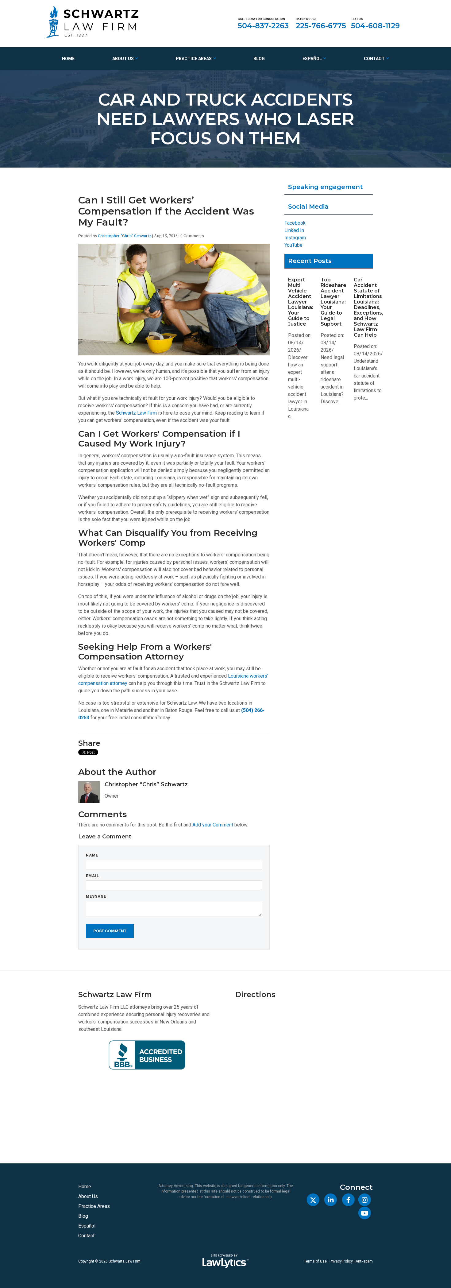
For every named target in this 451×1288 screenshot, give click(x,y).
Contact (374, 58)
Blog (259, 58)
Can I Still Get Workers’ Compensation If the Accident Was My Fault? (166, 211)
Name (92, 855)
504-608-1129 (375, 25)
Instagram (295, 238)
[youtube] (365, 1213)
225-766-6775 (321, 25)
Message (96, 896)
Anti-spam (364, 1261)
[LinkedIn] (330, 1200)
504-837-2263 (263, 25)
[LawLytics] (225, 1261)
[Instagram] (365, 1200)
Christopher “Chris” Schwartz (124, 235)
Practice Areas (194, 58)
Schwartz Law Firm (136, 413)
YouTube (293, 245)
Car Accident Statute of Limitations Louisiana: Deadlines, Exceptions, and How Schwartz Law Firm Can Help (368, 307)
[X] (313, 1200)
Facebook (295, 223)
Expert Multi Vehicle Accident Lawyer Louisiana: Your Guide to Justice (300, 302)
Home (68, 58)
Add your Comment (212, 825)
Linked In (294, 230)
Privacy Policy (341, 1261)
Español (312, 58)
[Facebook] (348, 1200)
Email (92, 876)
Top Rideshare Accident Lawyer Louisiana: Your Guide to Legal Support (333, 302)
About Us (123, 58)
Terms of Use (315, 1261)
